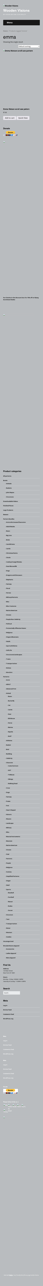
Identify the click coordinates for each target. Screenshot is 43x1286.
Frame (8, 801)
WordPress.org (8, 1019)
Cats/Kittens (10, 544)
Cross (8, 788)
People (8, 863)
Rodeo (10, 906)
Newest (5, 514)
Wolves (8, 668)
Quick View (23, 118)
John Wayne (10, 492)
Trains (8, 659)
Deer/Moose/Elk (11, 566)
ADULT (8, 684)
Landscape (9, 823)
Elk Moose (11, 718)
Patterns (6, 677)
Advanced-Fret (11, 689)
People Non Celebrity (13, 619)
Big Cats (9, 535)
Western (9, 932)
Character (9, 763)
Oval (7, 854)
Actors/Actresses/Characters (16, 522)
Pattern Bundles (8, 519)
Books (5, 480)
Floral (8, 588)
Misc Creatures (11, 606)
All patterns (7, 476)
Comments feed (8, 1014)
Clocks (8, 557)
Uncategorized (8, 941)
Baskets (9, 488)
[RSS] (21, 1280)
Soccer (10, 910)
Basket (8, 745)
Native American (11, 610)
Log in (5, 1005)
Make (11, 1275)
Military (8, 828)
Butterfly (11, 701)
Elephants (9, 579)
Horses (8, 593)
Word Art (9, 672)
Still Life (9, 650)
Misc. (8, 832)
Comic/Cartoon (13, 766)
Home (5, 31)
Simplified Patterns (12, 876)
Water (8, 928)
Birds (8, 540)
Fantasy (9, 584)
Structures (10, 497)
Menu (10, 22)
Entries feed (7, 1010)
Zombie (8, 937)
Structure (9, 915)
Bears (8, 531)
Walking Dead (12, 783)
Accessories (10, 949)
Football (11, 897)
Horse (10, 723)
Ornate (8, 615)
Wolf (9, 736)
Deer (9, 714)
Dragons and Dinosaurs (14, 575)
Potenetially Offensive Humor (16, 628)
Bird (7, 749)
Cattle (8, 549)
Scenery (9, 872)
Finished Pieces (8, 506)
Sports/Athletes (11, 646)
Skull (8, 885)
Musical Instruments (13, 836)
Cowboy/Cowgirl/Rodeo (14, 562)
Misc (7, 602)
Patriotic (9, 859)
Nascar (10, 901)
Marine (10, 727)
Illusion (8, 819)
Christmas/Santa (12, 553)
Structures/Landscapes (14, 655)
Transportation (11, 663)
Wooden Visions (16, 10)
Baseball (11, 893)
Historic (9, 814)
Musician (9, 841)
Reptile (10, 732)
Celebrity (9, 758)
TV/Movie (11, 775)
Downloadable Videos (10, 501)
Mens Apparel (10, 958)
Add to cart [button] (9, 118)
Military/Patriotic (12, 597)
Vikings (10, 779)
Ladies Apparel (11, 953)
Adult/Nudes (10, 526)
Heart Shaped (11, 810)
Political (9, 624)
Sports (8, 889)
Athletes (9, 740)
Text (7, 919)
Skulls (8, 641)
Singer (8, 881)
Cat (9, 705)
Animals (9, 483)
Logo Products (8, 510)
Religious (9, 632)
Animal (8, 693)
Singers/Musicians (12, 637)
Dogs (8, 571)
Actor (8, 680)
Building (9, 754)
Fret (7, 805)
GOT (9, 770)
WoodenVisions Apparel (11, 946)
